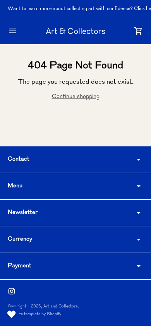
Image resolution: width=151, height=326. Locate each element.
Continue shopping (76, 97)
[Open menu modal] (12, 30)
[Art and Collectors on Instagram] (11, 291)
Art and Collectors (60, 306)
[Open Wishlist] (11, 314)
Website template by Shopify (34, 314)
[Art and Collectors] (75, 31)
